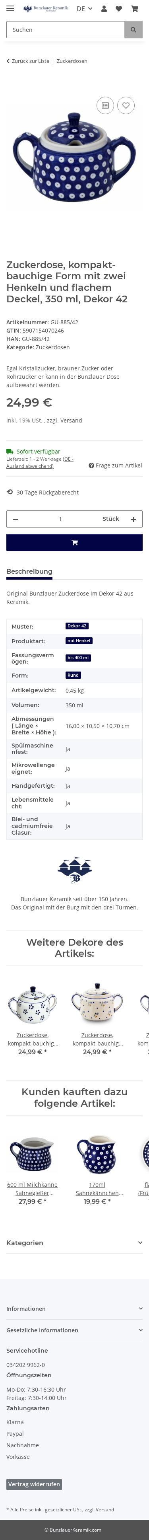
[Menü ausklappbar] (10, 5)
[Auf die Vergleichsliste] (105, 105)
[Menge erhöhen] (133, 519)
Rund (73, 675)
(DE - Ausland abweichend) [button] (40, 462)
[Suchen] (133, 29)
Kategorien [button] (24, 1243)
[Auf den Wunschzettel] (126, 105)
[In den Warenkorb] (12, 86)
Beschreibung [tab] (29, 571)
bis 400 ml (78, 657)
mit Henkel (79, 640)
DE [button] (81, 8)
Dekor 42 (77, 626)
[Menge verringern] (15, 519)
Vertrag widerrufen (34, 1484)
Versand (71, 420)
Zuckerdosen (53, 347)
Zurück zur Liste (30, 60)
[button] (104, 9)
